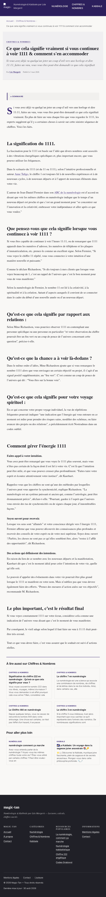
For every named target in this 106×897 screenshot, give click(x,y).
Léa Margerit (15, 72)
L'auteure (39, 877)
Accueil (10, 21)
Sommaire (17, 96)
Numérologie (60, 6)
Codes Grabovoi (64, 862)
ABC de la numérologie (67, 192)
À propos (8, 836)
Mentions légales (90, 832)
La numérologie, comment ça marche (64, 838)
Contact (8, 841)
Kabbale (97, 6)
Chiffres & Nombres (78, 6)
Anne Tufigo (21, 174)
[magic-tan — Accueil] (7, 6)
